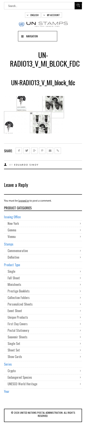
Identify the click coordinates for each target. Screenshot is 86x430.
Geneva (12, 230)
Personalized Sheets (20, 304)
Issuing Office (12, 217)
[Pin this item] (42, 151)
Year (6, 391)
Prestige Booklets (19, 291)
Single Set (14, 343)
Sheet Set (14, 350)
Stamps (8, 244)
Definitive (13, 257)
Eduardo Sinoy (26, 164)
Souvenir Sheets (17, 337)
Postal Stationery (18, 330)
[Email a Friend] (50, 151)
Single (11, 271)
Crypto (12, 370)
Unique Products (18, 317)
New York (13, 223)
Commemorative (18, 250)
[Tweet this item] (26, 151)
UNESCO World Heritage (22, 383)
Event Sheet (15, 310)
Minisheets (14, 284)
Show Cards (15, 356)
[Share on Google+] (34, 151)
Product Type (12, 264)
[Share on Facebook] (19, 151)
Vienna (12, 236)
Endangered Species (20, 377)
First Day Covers (18, 323)
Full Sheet (14, 278)
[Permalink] (58, 151)
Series (8, 364)
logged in (23, 200)
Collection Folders (19, 297)
